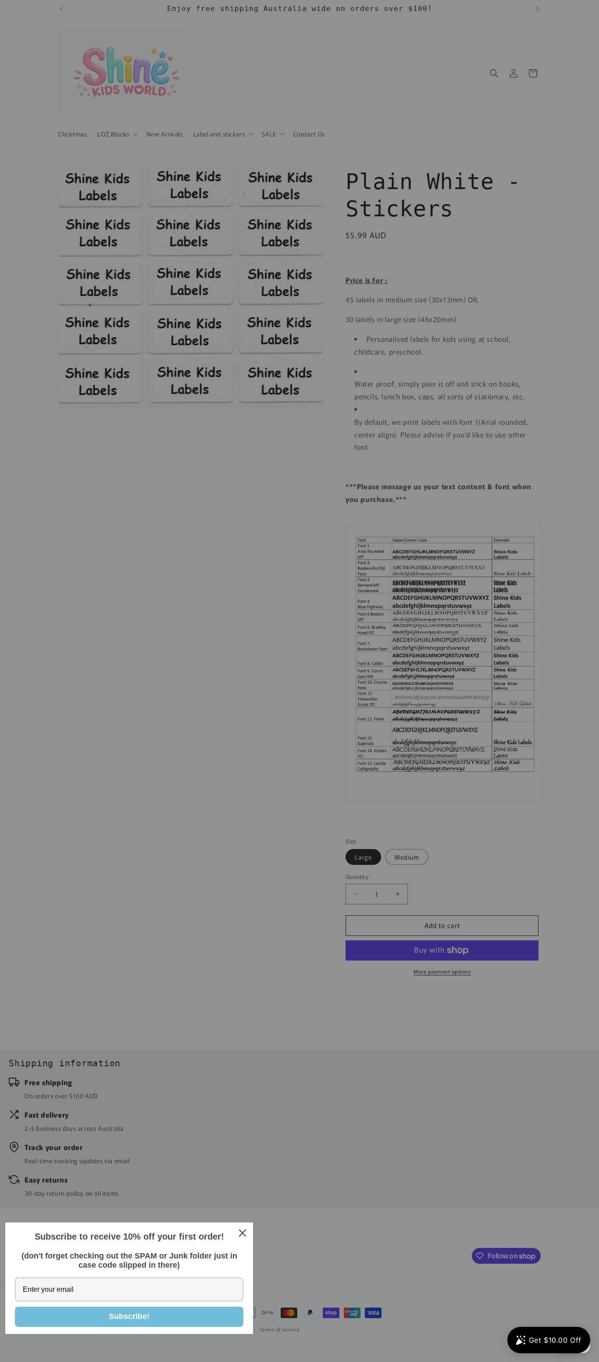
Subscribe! (129, 1316)
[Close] (242, 1233)
